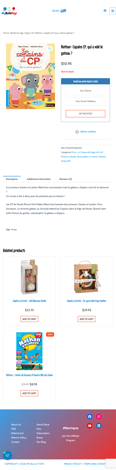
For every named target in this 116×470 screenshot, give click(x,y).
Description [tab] (12, 179)
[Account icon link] (105, 10)
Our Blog (41, 442)
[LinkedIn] (99, 425)
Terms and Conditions (97, 463)
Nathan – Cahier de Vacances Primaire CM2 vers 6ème (29, 375)
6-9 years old (84, 152)
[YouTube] (89, 425)
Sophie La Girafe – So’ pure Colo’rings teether (86, 300)
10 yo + (74, 152)
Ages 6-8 (29, 33)
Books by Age (17, 33)
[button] (50, 48)
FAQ (13, 428)
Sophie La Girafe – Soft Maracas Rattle (29, 300)
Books (73, 156)
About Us (16, 424)
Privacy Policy (73, 463)
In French (93, 156)
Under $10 (66, 161)
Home (6, 33)
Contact (15, 442)
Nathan (102, 156)
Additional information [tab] (39, 179)
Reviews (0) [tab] (66, 179)
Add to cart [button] (29, 318)
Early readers (83, 156)
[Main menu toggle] (112, 11)
